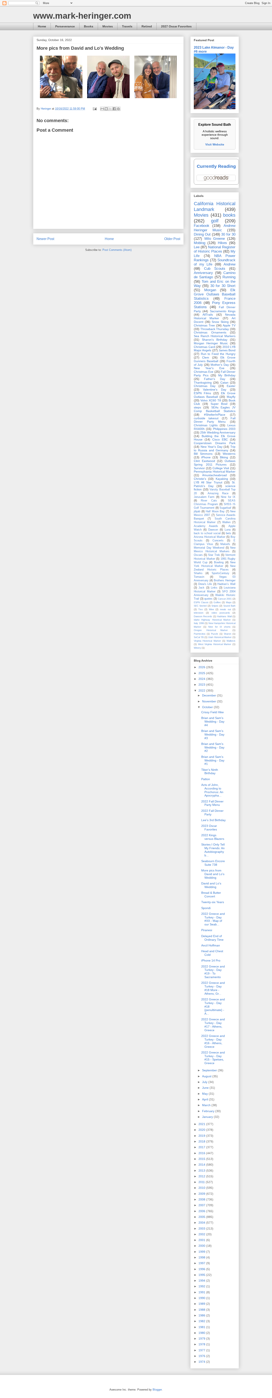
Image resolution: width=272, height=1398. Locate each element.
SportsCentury (220, 573)
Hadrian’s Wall (226, 584)
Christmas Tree (204, 325)
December (209, 695)
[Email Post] (94, 108)
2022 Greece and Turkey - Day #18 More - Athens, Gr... (213, 988)
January (208, 1116)
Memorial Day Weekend (209, 547)
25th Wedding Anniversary (217, 432)
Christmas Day (204, 386)
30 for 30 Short (222, 286)
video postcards (220, 612)
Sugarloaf (225, 507)
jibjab (197, 511)
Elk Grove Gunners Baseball (214, 359)
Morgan (210, 290)
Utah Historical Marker (220, 637)
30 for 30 (228, 234)
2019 (202, 1135)
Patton (205, 779)
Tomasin (199, 576)
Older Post (172, 239)
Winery (197, 648)
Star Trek (214, 555)
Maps (229, 602)
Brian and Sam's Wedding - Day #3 (212, 734)
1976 (202, 1356)
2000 (202, 1245)
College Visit (220, 468)
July (205, 1082)
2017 (202, 1147)
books (229, 215)
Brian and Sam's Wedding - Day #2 (212, 747)
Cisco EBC (220, 439)
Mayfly (231, 396)
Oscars (198, 555)
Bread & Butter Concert (211, 894)
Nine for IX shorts (219, 627)
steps (197, 407)
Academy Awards (206, 526)
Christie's (200, 478)
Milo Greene (214, 239)
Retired (147, 26)
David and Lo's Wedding (211, 885)
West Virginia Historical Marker (214, 644)
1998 (202, 1257)
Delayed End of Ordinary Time (212, 937)
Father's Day (214, 379)
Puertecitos (199, 634)
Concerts (218, 540)
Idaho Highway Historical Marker (212, 620)
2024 (202, 679)
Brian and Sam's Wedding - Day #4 (212, 721)
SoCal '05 (199, 637)
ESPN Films (202, 393)
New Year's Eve (209, 368)
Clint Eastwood (204, 461)
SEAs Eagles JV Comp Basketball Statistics (214, 409)
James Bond (227, 350)
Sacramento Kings (222, 311)
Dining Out (202, 234)
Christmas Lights (206, 425)
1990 (202, 1298)
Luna (228, 529)
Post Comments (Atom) (117, 249)
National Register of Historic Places (214, 249)
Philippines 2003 (224, 429)
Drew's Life (205, 584)
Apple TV (229, 325)
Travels (127, 26)
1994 (202, 1280)
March (206, 1105)
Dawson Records (203, 616)
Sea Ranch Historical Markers (214, 336)
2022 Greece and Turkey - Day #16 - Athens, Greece (213, 1041)
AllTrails (208, 314)
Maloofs (225, 544)
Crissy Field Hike (212, 712)
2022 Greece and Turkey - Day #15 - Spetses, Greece (213, 1058)
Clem (205, 357)
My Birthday (226, 375)
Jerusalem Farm (204, 497)
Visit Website (214, 144)
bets (228, 533)
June (206, 1087)
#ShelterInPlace (214, 414)
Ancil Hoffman (210, 945)
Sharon (227, 634)
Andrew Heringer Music (214, 228)
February (208, 1111)
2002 (202, 1234)
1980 (202, 1332)
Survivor (199, 468)
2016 (202, 1153)
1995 (202, 1275)
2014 (202, 1164)
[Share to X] (110, 109)
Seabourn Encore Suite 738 (213, 862)
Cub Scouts (214, 269)
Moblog (199, 243)
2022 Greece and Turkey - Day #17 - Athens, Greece (213, 1025)
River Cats (209, 500)
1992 (202, 1286)
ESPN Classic (201, 602)
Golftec (217, 602)
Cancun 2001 (225, 598)
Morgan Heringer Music (211, 343)
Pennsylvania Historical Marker (214, 471)
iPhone (206, 457)
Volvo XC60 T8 (210, 400)
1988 (202, 1309)
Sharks (198, 573)
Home (42, 26)
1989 (202, 1303)
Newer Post (45, 239)
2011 (202, 1182)
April (205, 1099)
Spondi (206, 908)
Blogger (157, 1389)
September (210, 1070)
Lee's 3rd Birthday (213, 820)
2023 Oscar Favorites (209, 827)
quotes (208, 598)
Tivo (200, 609)
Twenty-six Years (212, 902)
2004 (202, 1222)
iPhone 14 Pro (210, 960)
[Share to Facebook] (114, 109)
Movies (107, 26)
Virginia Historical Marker (207, 641)
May (205, 1093)
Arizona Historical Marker (209, 536)
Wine (211, 609)
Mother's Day (220, 364)
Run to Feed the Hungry (218, 354)
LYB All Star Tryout (208, 482)
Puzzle (214, 634)
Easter (231, 386)
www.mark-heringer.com (82, 15)
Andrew (229, 264)
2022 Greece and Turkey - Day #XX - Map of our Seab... (213, 919)
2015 (202, 1159)
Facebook (201, 226)
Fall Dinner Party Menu (214, 420)
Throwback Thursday (214, 329)
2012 (202, 1176)
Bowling (219, 562)
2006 (202, 1211)
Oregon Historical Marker (211, 630)
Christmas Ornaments (210, 332)
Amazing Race (218, 493)
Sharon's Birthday (214, 339)
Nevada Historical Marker (214, 316)
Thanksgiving (203, 382)
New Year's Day (211, 446)
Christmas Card (204, 347)
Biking (224, 457)
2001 (202, 1240)
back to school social (207, 533)
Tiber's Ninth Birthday (209, 771)
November (209, 701)
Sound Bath (229, 605)
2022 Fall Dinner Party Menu (212, 803)
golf (214, 220)
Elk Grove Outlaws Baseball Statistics (214, 294)
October (208, 707)
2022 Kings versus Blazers (212, 836)
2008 (202, 1199)
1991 (202, 1292)
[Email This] (102, 109)
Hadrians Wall (224, 616)
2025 (202, 673)
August (207, 1076)
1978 (202, 1344)
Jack (201, 587)
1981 (202, 1327)
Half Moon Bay (215, 511)
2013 (202, 1170)
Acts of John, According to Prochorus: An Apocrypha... (212, 790)
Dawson (213, 529)
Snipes (214, 605)
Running (228, 277)
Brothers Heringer (224, 580)
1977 (202, 1350)
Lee (197, 247)
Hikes (222, 243)
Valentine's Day (214, 389)
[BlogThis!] (106, 109)
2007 (202, 1205)
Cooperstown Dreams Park (214, 443)
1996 (202, 1269)
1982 (202, 1321)
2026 (202, 667)
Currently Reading (216, 166)
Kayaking (222, 478)
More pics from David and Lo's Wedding (212, 874)
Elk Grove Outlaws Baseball (214, 394)
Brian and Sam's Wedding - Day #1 (212, 760)
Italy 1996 (199, 623)
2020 (202, 1129)
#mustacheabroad (214, 475)
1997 (202, 1263)
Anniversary (203, 273)
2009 (202, 1193)
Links (214, 587)
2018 (202, 1141)
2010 (202, 1187)
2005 (202, 1217)
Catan (224, 382)
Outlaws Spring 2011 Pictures (214, 462)
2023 (202, 684)
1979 (202, 1338)
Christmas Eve (203, 371)
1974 (202, 1361)
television (198, 612)
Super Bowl (219, 403)
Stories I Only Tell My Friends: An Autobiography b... (213, 850)
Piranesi (206, 930)
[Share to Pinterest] (118, 109)
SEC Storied (200, 605)
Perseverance (65, 26)
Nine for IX (228, 497)
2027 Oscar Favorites (176, 26)
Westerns (229, 453)
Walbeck (231, 641)
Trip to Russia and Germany (214, 448)
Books (88, 26)
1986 (202, 1315)
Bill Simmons (203, 453)
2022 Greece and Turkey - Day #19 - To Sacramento (213, 972)
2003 (202, 1228)
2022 (202, 690)
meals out (225, 609)
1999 (202, 1251)
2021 (202, 1124)
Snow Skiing (220, 321)
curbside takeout (206, 418)
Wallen (226, 522)
